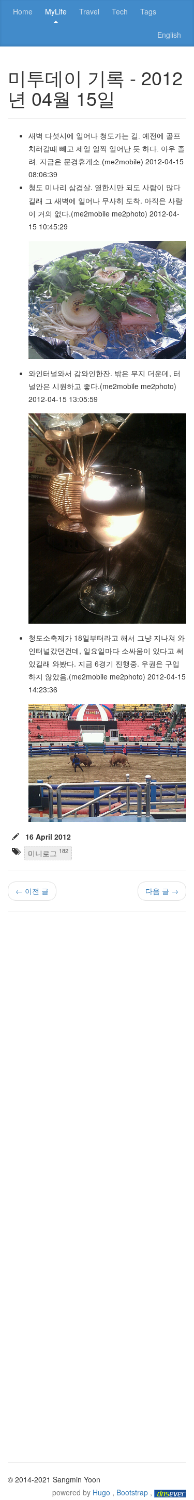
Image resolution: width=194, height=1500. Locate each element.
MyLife (56, 11)
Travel (89, 11)
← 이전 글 (32, 891)
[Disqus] (97, 1051)
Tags (148, 11)
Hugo (101, 1492)
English (169, 34)
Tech (120, 11)
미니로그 (48, 852)
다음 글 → (161, 891)
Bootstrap (132, 1492)
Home (23, 11)
